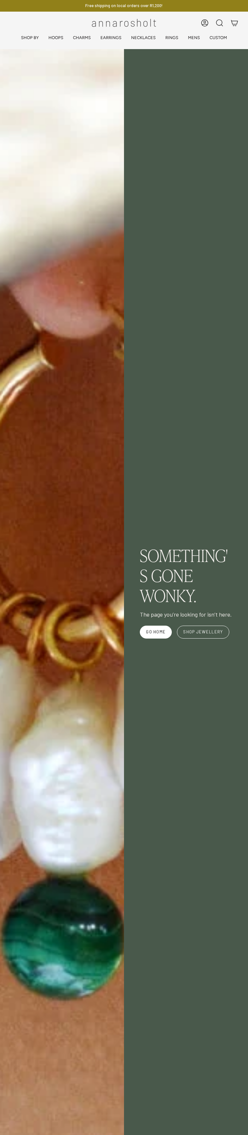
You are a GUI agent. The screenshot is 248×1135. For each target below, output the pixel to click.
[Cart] (234, 22)
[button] (30, 37)
